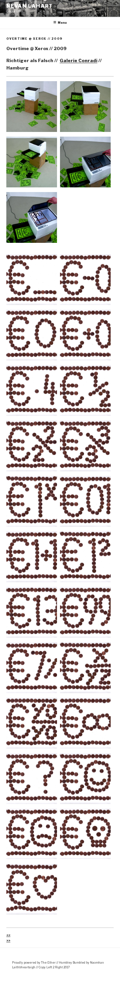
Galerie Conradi (78, 60)
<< (8, 935)
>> (8, 940)
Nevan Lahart (29, 6)
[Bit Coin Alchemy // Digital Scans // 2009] (31, 279)
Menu (62, 22)
